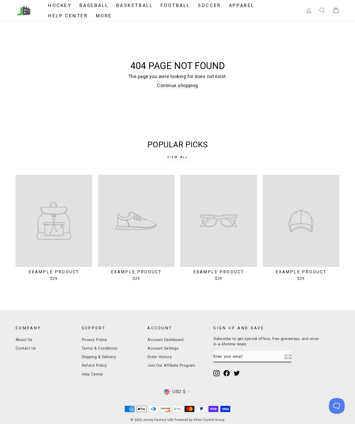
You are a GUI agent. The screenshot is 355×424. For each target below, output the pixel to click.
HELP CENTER (68, 15)
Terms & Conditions (100, 348)
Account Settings (163, 348)
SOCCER (209, 5)
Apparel (241, 5)
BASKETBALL (134, 5)
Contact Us (26, 348)
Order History (159, 357)
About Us (24, 339)
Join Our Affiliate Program (171, 365)
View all (177, 157)
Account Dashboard (165, 339)
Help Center (92, 374)
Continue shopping (177, 85)
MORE (104, 15)
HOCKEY (60, 5)
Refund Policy (94, 365)
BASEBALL (94, 5)
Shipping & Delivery (99, 357)
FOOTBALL (175, 5)
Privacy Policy (94, 339)
